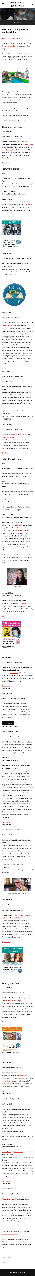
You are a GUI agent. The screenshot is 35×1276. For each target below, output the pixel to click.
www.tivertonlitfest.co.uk (10, 1234)
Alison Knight (15, 768)
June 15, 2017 (16, 38)
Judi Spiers (6, 918)
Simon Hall (29, 144)
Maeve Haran (6, 1152)
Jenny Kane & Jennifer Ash (17, 4)
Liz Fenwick (18, 1152)
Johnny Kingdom (8, 1199)
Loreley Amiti (19, 530)
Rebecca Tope (16, 434)
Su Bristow (22, 1075)
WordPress (21, 1272)
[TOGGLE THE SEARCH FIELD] (32, 4)
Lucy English (16, 918)
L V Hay (24, 434)
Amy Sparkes (18, 525)
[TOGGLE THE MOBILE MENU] (3, 4)
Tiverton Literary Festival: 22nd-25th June (15, 31)
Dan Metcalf (14, 673)
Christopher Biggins (24, 915)
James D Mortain (8, 437)
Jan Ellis (27, 1078)
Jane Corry (24, 141)
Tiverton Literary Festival (10, 46)
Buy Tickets (6, 163)
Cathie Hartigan (7, 325)
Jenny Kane (5, 38)
